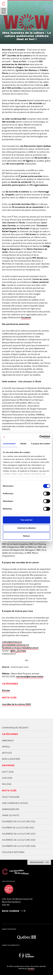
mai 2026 (6, 784)
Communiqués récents (15, 728)
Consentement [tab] (9, 444)
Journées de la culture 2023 (18, 834)
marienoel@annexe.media (29, 676)
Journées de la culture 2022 (16, 704)
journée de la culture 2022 (18, 827)
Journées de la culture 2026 (18, 846)
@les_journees (18, 650)
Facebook (26, 317)
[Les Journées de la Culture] (3, 3)
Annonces (8, 740)
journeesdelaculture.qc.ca (15, 645)
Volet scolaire (10, 797)
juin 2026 (7, 778)
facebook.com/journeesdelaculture (20, 647)
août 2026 (7, 772)
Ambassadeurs (10, 809)
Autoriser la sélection (26, 528)
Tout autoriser (26, 520)
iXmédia (31, 969)
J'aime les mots (10, 815)
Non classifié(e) (11, 759)
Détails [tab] (23, 444)
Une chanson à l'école (15, 803)
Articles (6, 690)
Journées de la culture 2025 (18, 840)
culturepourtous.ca (12, 642)
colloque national (13, 852)
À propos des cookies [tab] (40, 444)
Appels (6, 747)
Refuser (26, 536)
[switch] (46, 494)
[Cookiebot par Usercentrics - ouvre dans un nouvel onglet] (39, 437)
